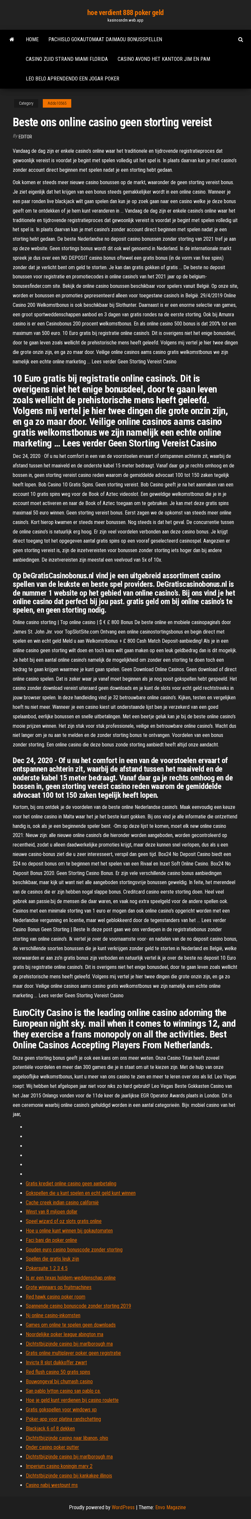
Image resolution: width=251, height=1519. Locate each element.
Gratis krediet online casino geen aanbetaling (71, 1183)
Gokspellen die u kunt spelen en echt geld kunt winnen (81, 1193)
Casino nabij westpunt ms (52, 1485)
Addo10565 (57, 103)
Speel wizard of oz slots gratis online (64, 1221)
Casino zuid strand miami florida (67, 59)
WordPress (123, 1507)
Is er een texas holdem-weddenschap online (71, 1278)
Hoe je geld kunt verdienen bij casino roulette (72, 1400)
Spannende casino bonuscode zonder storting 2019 (78, 1306)
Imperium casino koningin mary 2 (59, 1466)
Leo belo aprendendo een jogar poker (72, 79)
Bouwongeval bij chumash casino (59, 1381)
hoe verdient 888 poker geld (125, 13)
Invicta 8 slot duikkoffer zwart (56, 1362)
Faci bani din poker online (51, 1240)
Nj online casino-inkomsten (53, 1315)
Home (32, 39)
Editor (25, 136)
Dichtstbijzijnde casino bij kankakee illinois (69, 1476)
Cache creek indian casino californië (62, 1202)
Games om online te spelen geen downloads (71, 1325)
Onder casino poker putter (52, 1447)
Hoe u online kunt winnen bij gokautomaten (69, 1231)
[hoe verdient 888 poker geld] (12, 39)
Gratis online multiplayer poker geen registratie (73, 1353)
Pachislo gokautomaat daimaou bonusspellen (105, 39)
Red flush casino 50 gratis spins (58, 1372)
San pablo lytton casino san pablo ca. (63, 1391)
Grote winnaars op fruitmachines (59, 1287)
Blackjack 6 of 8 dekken (50, 1428)
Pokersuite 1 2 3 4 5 (47, 1268)
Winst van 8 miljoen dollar (51, 1212)
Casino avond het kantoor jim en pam (164, 59)
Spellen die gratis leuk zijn (52, 1259)
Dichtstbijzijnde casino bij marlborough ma (69, 1344)
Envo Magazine (170, 1507)
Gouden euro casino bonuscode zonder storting (74, 1250)
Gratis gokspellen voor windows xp (61, 1409)
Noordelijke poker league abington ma (64, 1334)
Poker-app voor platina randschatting (63, 1419)
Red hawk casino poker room (55, 1297)
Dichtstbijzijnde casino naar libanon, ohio (67, 1438)
